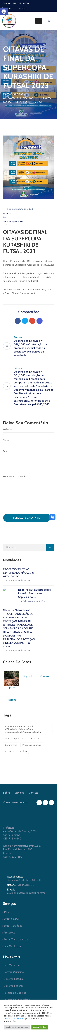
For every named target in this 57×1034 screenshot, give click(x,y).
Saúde (23, 751)
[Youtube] (51, 802)
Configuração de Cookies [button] (17, 1027)
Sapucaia (9, 751)
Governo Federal (13, 985)
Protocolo (9, 932)
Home (7, 94)
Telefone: (19, 884)
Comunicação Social (13, 221)
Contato (33, 792)
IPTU (6, 911)
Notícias (18, 94)
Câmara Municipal (14, 971)
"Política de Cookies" (14, 1018)
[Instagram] (45, 802)
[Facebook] (18, 321)
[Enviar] (50, 547)
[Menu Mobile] (38, 21)
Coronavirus (11, 745)
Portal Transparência (16, 939)
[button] (4, 11)
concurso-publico (14, 738)
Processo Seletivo (31, 745)
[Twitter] (25, 321)
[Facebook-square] (39, 802)
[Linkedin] (39, 321)
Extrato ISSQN (12, 918)
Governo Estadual (14, 978)
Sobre (6, 792)
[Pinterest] (32, 321)
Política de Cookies (15, 992)
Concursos (34, 738)
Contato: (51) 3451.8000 (16, 3)
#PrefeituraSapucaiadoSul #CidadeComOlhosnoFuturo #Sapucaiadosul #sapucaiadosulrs (23, 729)
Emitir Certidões (13, 925)
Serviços (19, 792)
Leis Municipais (12, 946)
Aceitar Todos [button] (39, 1027)
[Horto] (11, 678)
